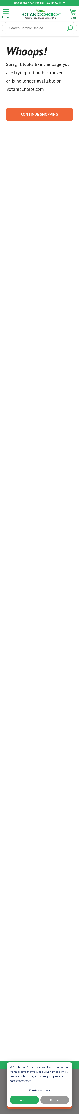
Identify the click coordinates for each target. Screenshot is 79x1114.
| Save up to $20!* (39, 3)
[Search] (70, 28)
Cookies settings (39, 1090)
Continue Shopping (39, 114)
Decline (54, 1100)
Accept (24, 1100)
